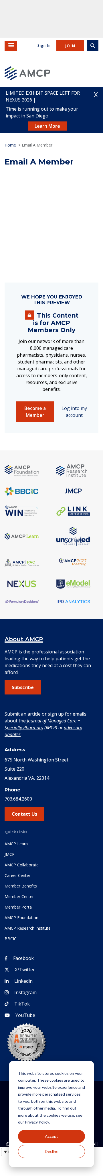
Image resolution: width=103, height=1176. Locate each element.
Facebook (23, 958)
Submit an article (23, 714)
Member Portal (19, 907)
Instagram (25, 992)
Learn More (47, 126)
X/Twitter (25, 969)
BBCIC (11, 938)
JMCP (10, 854)
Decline (51, 1151)
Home (10, 145)
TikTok (22, 1004)
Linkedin (23, 981)
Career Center (17, 875)
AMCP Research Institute (28, 928)
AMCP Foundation (21, 917)
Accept (51, 1136)
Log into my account (74, 411)
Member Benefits (21, 886)
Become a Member (35, 411)
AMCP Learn (16, 843)
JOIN (70, 45)
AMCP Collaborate (22, 865)
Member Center (19, 896)
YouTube (25, 1015)
